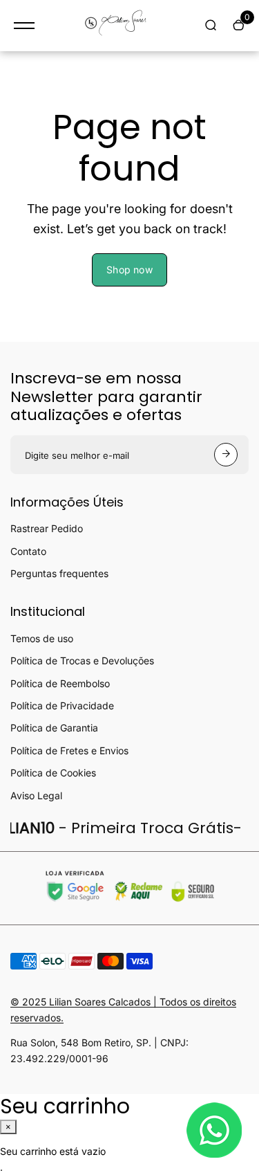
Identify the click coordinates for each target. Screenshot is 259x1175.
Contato (28, 551)
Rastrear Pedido (46, 528)
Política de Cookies (53, 772)
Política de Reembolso (60, 683)
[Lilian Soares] (119, 26)
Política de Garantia (54, 728)
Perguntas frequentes (59, 573)
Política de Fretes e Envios (69, 750)
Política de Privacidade (62, 705)
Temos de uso (41, 638)
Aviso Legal (36, 795)
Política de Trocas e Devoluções (82, 660)
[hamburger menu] (24, 26)
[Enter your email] (226, 454)
